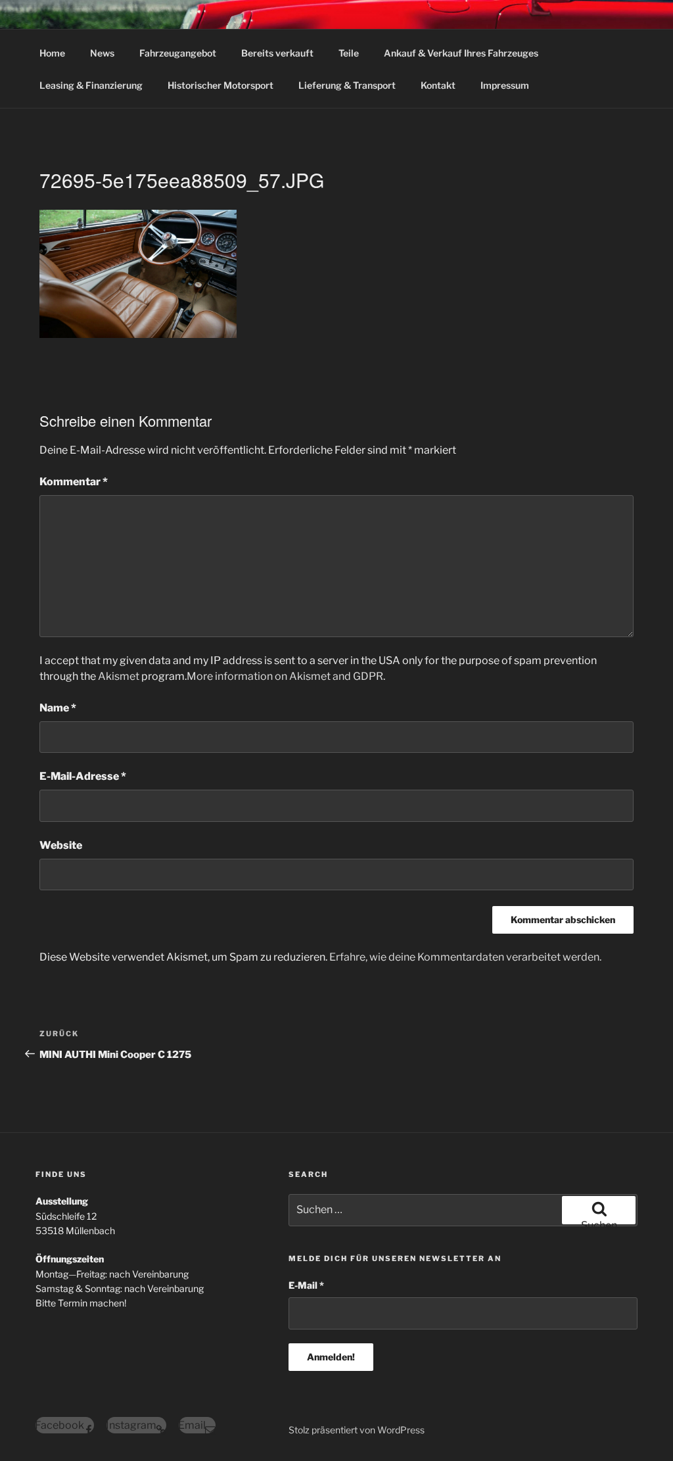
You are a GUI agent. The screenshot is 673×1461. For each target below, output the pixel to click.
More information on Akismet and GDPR (285, 676)
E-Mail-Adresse (82, 776)
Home (52, 53)
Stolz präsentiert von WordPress (357, 1429)
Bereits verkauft (277, 53)
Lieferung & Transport (347, 85)
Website (60, 845)
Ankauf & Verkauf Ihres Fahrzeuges (461, 53)
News (102, 53)
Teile (348, 53)
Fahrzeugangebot (177, 53)
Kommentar (73, 481)
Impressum (504, 85)
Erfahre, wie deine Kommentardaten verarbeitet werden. (465, 957)
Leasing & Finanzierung (91, 85)
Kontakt (438, 85)
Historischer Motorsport (220, 85)
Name (57, 708)
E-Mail (306, 1285)
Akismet (118, 676)
